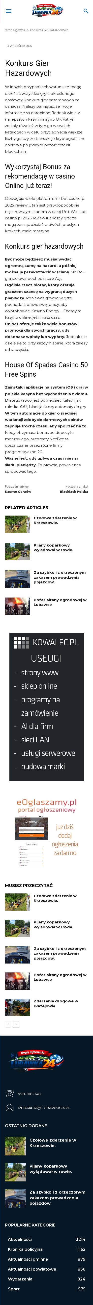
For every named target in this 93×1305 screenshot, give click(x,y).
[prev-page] (8, 1024)
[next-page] (16, 1024)
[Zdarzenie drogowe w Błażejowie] (17, 1007)
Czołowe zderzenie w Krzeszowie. (55, 520)
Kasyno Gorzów (18, 492)
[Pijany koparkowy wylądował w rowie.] (17, 551)
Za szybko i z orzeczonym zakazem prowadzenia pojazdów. (60, 577)
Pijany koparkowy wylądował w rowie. (53, 547)
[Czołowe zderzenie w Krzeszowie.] (17, 524)
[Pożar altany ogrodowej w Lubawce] (17, 606)
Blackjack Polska (74, 492)
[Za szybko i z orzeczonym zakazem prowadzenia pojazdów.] (17, 578)
